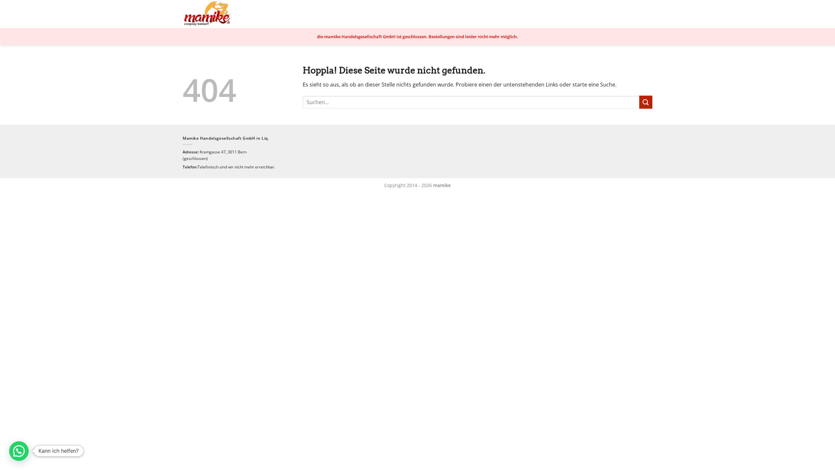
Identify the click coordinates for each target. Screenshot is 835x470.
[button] (19, 451)
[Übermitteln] (645, 102)
